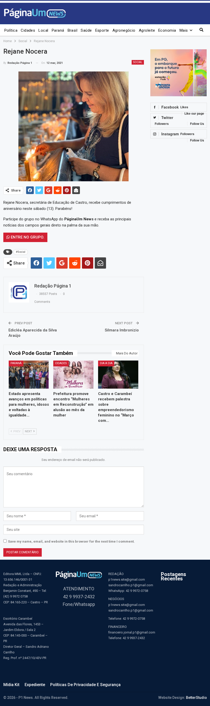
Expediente (35, 684)
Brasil (73, 30)
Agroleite (147, 30)
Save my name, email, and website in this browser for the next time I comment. (71, 541)
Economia (167, 30)
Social (137, 62)
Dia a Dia (106, 363)
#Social (20, 251)
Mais (184, 30)
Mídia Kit (11, 684)
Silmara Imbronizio (122, 330)
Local (43, 30)
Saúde (86, 30)
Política (11, 30)
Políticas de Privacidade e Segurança (85, 684)
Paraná (58, 30)
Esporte (102, 30)
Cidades (28, 30)
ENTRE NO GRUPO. (27, 237)
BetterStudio (196, 698)
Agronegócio (123, 30)
